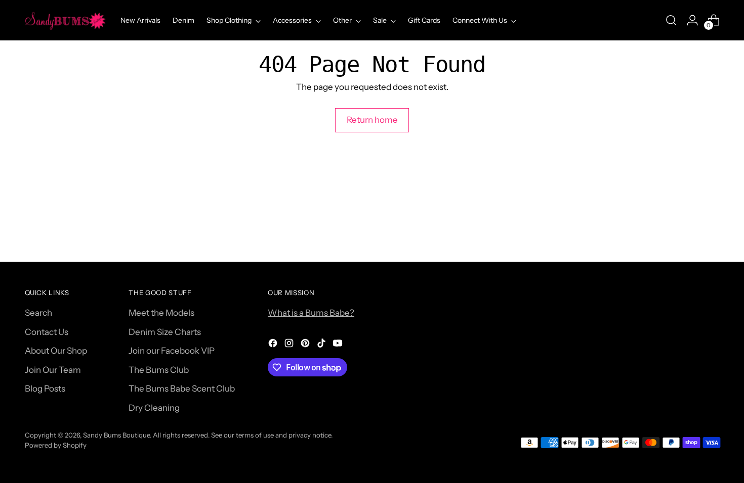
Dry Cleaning (154, 408)
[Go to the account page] (692, 20)
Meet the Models (161, 313)
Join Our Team (53, 370)
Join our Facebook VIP (172, 351)
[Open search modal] (671, 20)
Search (38, 313)
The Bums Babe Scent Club (182, 388)
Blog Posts (45, 388)
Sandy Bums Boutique (116, 435)
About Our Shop (56, 351)
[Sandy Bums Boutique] (65, 20)
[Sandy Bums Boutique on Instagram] (290, 345)
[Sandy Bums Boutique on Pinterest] (306, 345)
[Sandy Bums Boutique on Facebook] (274, 345)
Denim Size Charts (165, 332)
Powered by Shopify (56, 445)
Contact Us (46, 332)
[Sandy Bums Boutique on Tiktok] (322, 345)
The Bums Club (159, 370)
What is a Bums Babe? (311, 313)
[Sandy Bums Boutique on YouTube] (339, 345)
